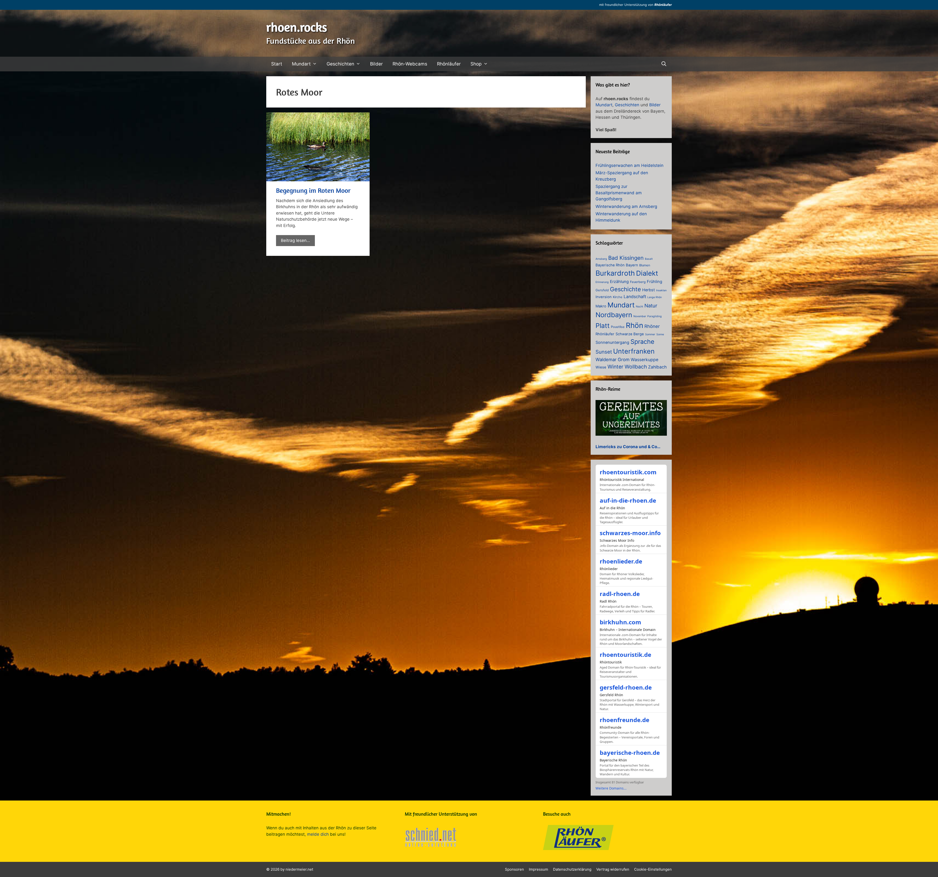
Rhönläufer (663, 5)
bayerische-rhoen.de (630, 752)
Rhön (634, 325)
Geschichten (340, 64)
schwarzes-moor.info (630, 533)
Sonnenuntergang (612, 342)
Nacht (639, 306)
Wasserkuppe (644, 359)
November (639, 316)
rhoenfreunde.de (624, 720)
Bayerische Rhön (610, 265)
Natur (650, 306)
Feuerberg (638, 282)
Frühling (654, 281)
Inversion (604, 297)
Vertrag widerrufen (612, 869)
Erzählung (619, 281)
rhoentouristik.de (625, 654)
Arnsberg (601, 258)
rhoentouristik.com (628, 472)
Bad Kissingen (626, 258)
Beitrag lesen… (295, 240)
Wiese (601, 367)
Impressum (538, 869)
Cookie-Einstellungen (653, 869)
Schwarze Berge (630, 334)
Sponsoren (514, 869)
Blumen (644, 265)
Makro (601, 306)
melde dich (318, 834)
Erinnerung (602, 282)
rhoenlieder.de (621, 561)
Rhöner (652, 326)
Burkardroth (615, 273)
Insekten (661, 290)
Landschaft (635, 296)
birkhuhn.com (620, 622)
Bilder (376, 64)
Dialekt (647, 273)
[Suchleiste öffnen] (664, 64)
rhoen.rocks (296, 27)
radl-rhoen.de (620, 594)
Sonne (660, 334)
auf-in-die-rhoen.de (628, 500)
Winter (615, 367)
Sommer (650, 334)
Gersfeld (602, 290)
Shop (476, 64)
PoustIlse (618, 327)
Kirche (617, 297)
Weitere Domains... (611, 788)
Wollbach (636, 367)
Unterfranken (634, 351)
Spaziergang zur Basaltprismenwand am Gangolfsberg (619, 192)
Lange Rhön (654, 297)
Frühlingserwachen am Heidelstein (629, 165)
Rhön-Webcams (410, 64)
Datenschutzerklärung (572, 869)
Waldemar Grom (612, 359)
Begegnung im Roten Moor (313, 190)
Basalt (649, 258)
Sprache (642, 341)
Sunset (604, 352)
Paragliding (654, 316)
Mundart (301, 64)
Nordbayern (614, 315)
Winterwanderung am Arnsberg (626, 206)
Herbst (648, 289)
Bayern (632, 265)
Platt (603, 325)
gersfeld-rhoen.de (626, 687)
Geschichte (625, 289)
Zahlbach (657, 366)
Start (276, 64)
